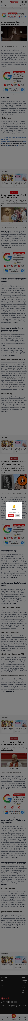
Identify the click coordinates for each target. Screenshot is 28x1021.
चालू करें (11, 516)
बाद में (18, 516)
